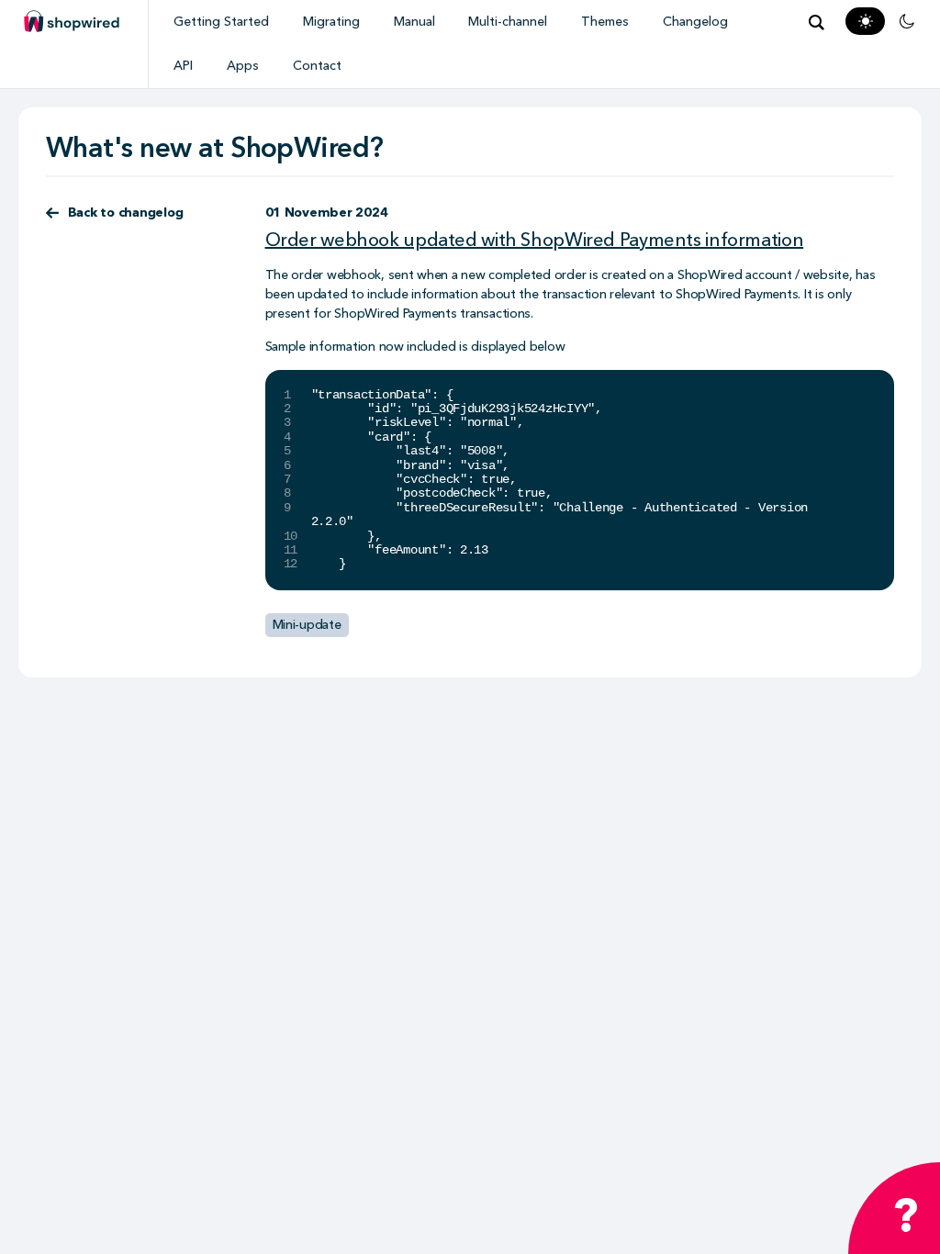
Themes (605, 21)
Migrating (331, 21)
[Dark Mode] (907, 21)
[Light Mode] (865, 21)
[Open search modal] (816, 22)
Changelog (695, 21)
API (183, 65)
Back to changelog (126, 212)
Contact (317, 65)
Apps (243, 65)
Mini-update (307, 624)
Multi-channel (507, 21)
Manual (414, 21)
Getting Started (221, 21)
